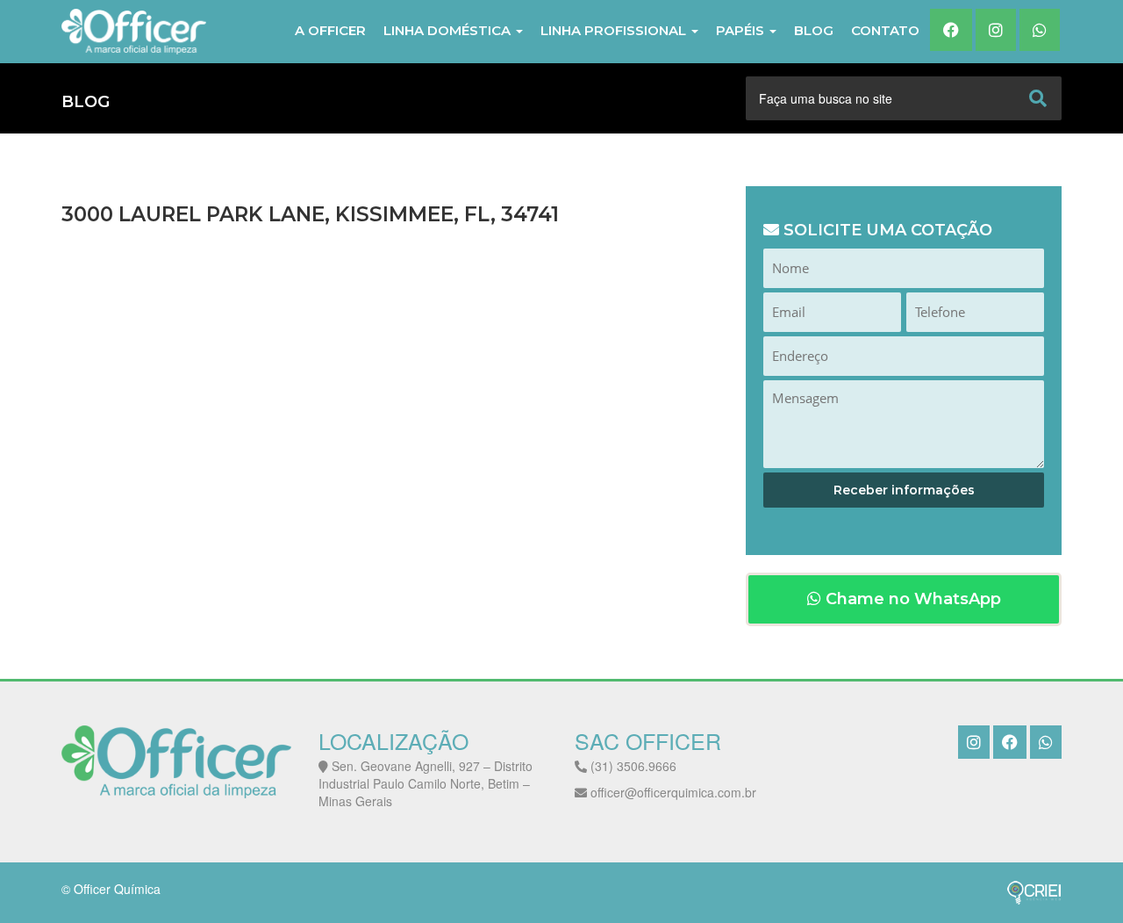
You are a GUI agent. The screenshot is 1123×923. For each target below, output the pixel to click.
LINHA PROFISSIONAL (615, 30)
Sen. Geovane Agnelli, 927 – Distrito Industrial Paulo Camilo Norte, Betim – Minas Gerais (425, 783)
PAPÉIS (742, 30)
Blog (813, 30)
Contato (885, 30)
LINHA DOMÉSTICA (448, 30)
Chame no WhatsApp (911, 599)
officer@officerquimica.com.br (671, 792)
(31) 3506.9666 (631, 766)
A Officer (330, 30)
